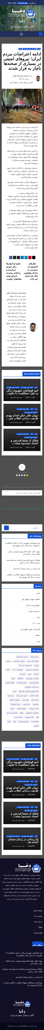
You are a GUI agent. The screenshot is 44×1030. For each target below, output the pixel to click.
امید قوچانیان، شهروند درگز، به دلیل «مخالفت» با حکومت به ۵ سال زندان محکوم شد (22, 393)
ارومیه (8, 661)
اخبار (39, 49)
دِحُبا (22, 21)
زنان (38, 617)
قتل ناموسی (29, 717)
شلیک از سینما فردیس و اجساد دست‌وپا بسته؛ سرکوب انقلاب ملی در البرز (22, 443)
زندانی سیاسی (34, 708)
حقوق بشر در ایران (33, 605)
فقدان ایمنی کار (12, 713)
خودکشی (36, 704)
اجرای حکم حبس (33, 661)
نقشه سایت (38, 933)
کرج (14, 721)
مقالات (37, 635)
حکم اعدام (35, 700)
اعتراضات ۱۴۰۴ (17, 670)
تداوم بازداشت (22, 683)
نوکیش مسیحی (24, 721)
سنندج (12, 708)
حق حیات (11, 695)
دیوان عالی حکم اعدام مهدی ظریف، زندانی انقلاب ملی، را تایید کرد (22, 418)
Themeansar (11, 1026)
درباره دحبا (38, 922)
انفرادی (36, 674)
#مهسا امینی (14, 82)
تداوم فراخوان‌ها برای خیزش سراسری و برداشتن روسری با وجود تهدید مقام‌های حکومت (14, 271)
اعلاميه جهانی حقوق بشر (27, 387)
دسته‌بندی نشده (34, 611)
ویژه (20, 49)
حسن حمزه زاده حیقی (20, 76)
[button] (3, 34)
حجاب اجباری (34, 695)
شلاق (21, 713)
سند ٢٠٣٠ (36, 623)
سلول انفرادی (21, 708)
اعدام (8, 670)
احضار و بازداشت (19, 661)
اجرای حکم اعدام (22, 657)
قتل (37, 717)
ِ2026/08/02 (31, 769)
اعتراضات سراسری (32, 670)
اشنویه (36, 665)
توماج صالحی (10, 683)
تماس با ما (38, 916)
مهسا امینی (35, 721)
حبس (14, 691)
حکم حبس (25, 700)
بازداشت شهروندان (32, 678)
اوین (29, 674)
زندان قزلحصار (15, 704)
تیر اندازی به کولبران (32, 687)
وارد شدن (5, 485)
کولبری (36, 726)
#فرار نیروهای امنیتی (26, 82)
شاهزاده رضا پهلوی (32, 713)
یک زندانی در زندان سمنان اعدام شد (26, 569)
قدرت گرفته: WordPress (29, 1026)
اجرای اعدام (34, 657)
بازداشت (22, 674)
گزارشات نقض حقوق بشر (29, 49)
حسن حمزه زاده (21, 695)
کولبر (9, 721)
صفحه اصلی (37, 910)
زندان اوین (26, 704)
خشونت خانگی (15, 700)
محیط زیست (18, 717)
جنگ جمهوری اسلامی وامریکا (29, 691)
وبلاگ (40, 927)
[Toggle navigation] (21, 34)
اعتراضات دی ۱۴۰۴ (25, 665)
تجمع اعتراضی (34, 683)
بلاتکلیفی (20, 678)
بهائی (13, 678)
